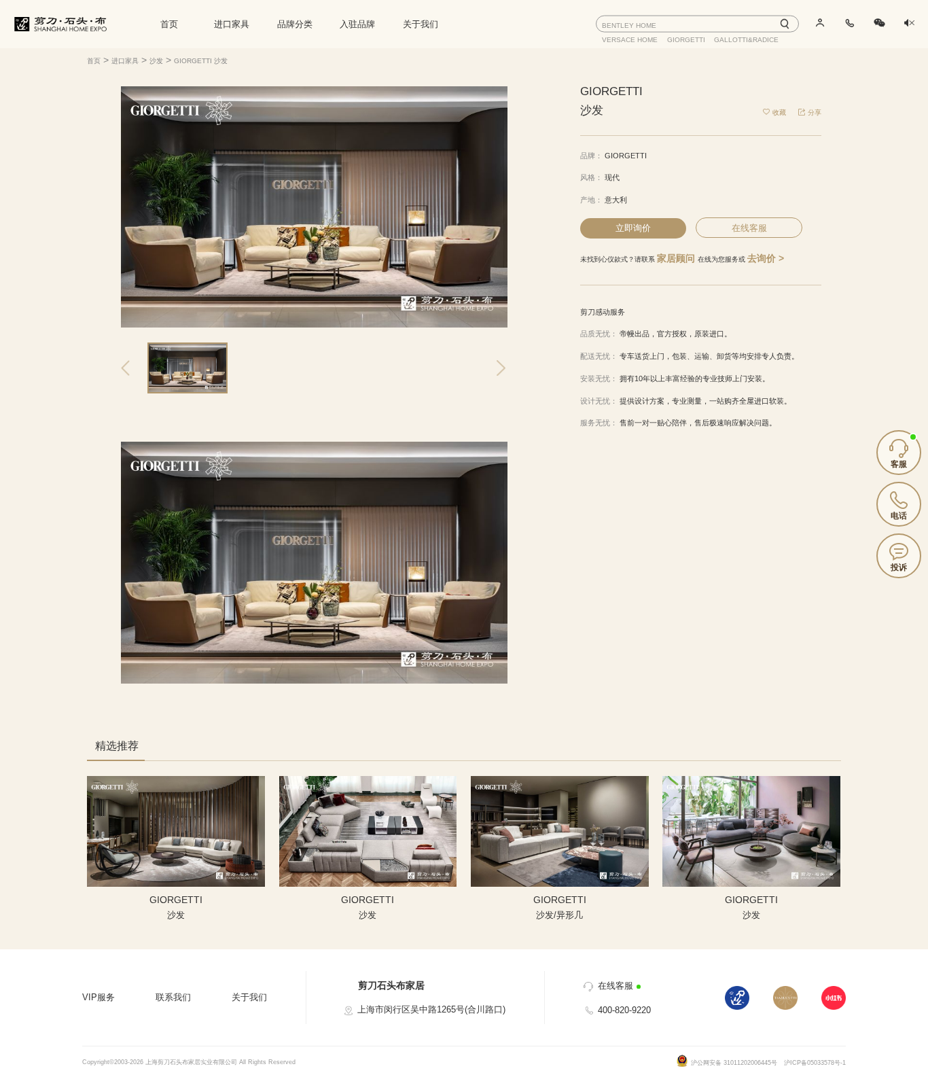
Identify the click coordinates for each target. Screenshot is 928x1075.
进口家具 (231, 24)
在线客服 (749, 228)
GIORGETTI (626, 156)
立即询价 (633, 228)
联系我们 (173, 997)
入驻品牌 (357, 24)
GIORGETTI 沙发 (201, 61)
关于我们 (420, 24)
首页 (169, 24)
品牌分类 (295, 24)
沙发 (156, 61)
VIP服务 (98, 997)
